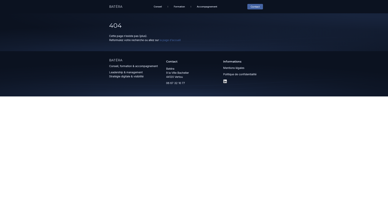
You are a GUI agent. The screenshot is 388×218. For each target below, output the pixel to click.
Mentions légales (233, 67)
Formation (179, 6)
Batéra (115, 6)
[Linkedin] (225, 81)
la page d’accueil (170, 40)
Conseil (158, 6)
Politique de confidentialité (239, 74)
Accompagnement (207, 6)
